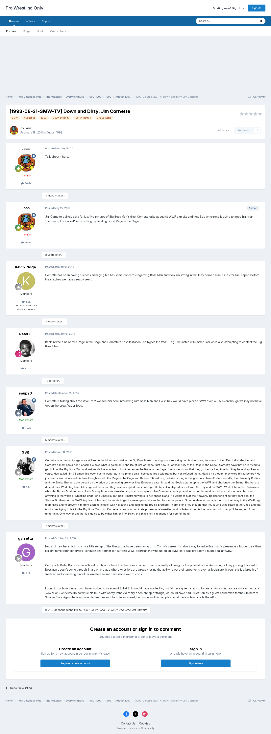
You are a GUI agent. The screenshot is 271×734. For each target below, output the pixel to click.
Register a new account (75, 663)
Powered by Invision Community (135, 728)
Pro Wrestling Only (24, 7)
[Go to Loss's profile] (14, 130)
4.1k (27, 486)
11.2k (27, 427)
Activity (30, 21)
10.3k (27, 368)
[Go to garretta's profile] (26, 552)
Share (225, 130)
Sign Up (256, 8)
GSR (25, 452)
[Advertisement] (135, 64)
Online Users (58, 31)
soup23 (25, 393)
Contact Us (128, 723)
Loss (28, 128)
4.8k (28, 301)
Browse (14, 21)
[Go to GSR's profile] (26, 466)
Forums (11, 31)
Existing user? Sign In (227, 8)
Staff (40, 31)
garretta (25, 538)
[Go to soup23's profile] (26, 407)
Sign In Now (196, 663)
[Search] (261, 21)
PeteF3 (25, 334)
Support (47, 21)
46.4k (27, 183)
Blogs (26, 31)
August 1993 (54, 132)
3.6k (28, 573)
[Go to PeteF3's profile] (26, 348)
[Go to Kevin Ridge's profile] (26, 281)
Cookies (144, 723)
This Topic (245, 20)
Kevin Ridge (25, 267)
